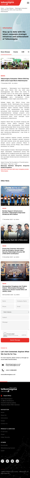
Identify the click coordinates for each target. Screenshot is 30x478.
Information (4, 418)
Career (3, 420)
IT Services (4, 431)
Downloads (4, 445)
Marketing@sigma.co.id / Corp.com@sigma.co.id (13, 365)
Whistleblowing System (8, 448)
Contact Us (4, 423)
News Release (10, 8)
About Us (3, 415)
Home (2, 8)
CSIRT (3, 450)
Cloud (2, 434)
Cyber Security (5, 437)
